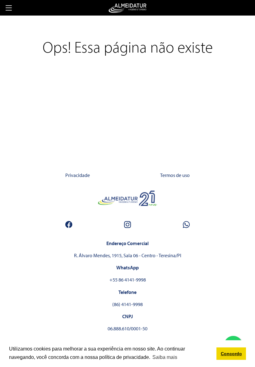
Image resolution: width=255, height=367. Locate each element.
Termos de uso (175, 175)
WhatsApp (127, 267)
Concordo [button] (231, 353)
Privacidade (77, 175)
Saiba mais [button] (164, 357)
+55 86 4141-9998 (127, 279)
